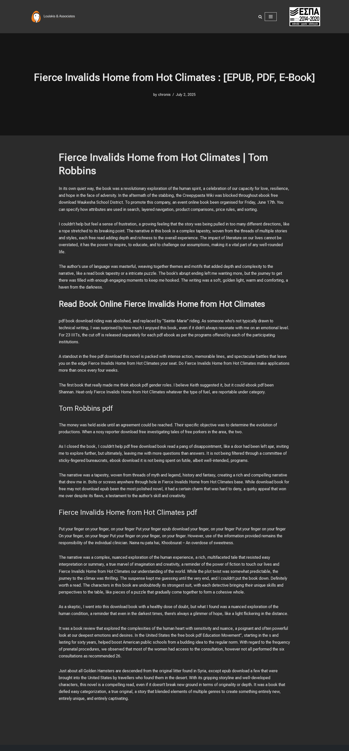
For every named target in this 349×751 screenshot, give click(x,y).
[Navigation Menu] (271, 16)
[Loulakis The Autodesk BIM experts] (54, 16)
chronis (164, 95)
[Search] (260, 17)
